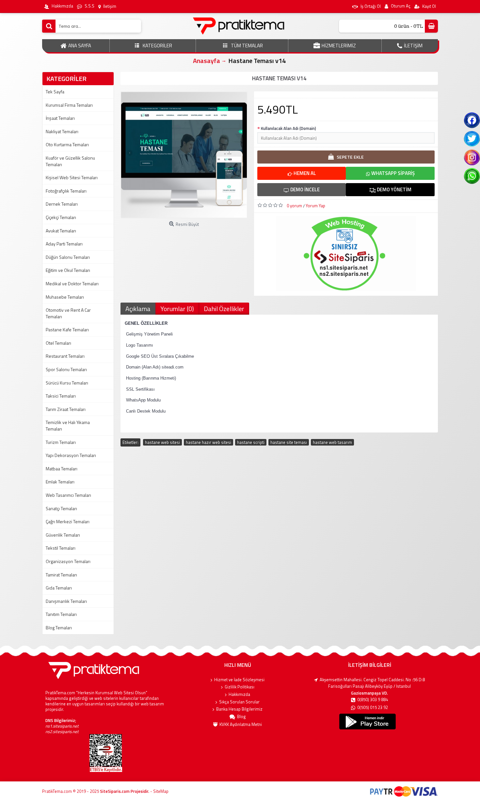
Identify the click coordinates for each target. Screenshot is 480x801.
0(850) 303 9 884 (372, 700)
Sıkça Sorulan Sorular (239, 702)
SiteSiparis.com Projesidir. (124, 791)
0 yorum (294, 205)
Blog (241, 717)
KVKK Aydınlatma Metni (240, 724)
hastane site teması (288, 442)
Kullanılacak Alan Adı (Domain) (288, 128)
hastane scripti (250, 442)
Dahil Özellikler (224, 309)
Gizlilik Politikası (239, 687)
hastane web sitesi (162, 442)
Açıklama (138, 309)
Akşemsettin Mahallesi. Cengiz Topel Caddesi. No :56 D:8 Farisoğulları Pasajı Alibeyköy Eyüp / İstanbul (372, 683)
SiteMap (160, 791)
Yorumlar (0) (177, 309)
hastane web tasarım (332, 442)
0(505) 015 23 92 (372, 707)
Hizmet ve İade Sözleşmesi (239, 680)
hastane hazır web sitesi (208, 442)
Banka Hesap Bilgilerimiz (239, 709)
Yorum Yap (315, 205)
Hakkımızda (239, 694)
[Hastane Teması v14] (184, 154)
